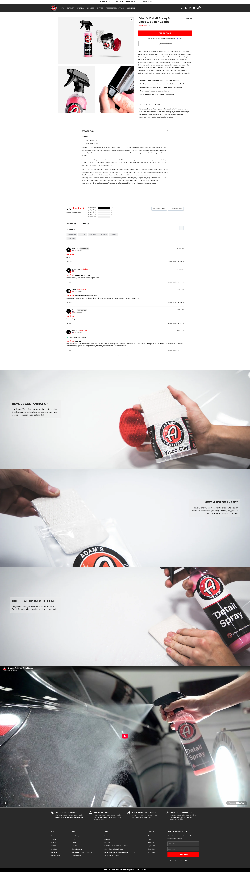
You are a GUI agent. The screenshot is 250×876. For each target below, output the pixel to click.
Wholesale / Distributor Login (82, 852)
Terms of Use (134, 870)
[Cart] (198, 8)
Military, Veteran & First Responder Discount (119, 852)
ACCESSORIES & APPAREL (115, 8)
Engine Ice (151, 846)
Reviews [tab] (70, 224)
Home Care (54, 852)
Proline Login (55, 856)
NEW (62, 8)
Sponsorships (76, 856)
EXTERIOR (70, 8)
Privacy (143, 870)
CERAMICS (90, 8)
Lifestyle (54, 849)
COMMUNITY (131, 8)
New (52, 836)
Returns (107, 842)
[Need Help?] (194, 8)
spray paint (72, 234)
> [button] (131, 355)
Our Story (75, 836)
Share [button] (70, 261)
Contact (107, 839)
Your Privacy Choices (111, 856)
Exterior (53, 842)
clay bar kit (93, 234)
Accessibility (124, 870)
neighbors (71, 238)
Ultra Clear (151, 849)
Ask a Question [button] (160, 209)
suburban (113, 234)
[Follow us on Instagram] (181, 860)
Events (74, 839)
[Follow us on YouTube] (186, 860)
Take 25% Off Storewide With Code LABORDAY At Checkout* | (125, 2)
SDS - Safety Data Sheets (113, 849)
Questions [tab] (83, 224)
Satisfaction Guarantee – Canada (116, 846)
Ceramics (54, 846)
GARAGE (100, 8)
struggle (82, 234)
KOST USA (151, 852)
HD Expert (151, 842)
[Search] (182, 8)
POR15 (150, 839)
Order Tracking (109, 836)
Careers (75, 842)
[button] (179, 261)
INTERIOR (80, 8)
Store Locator (77, 849)
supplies (104, 234)
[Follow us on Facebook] (170, 860)
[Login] (186, 8)
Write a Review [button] (177, 209)
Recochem (151, 836)
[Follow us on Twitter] (175, 860)
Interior (53, 839)
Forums (74, 846)
